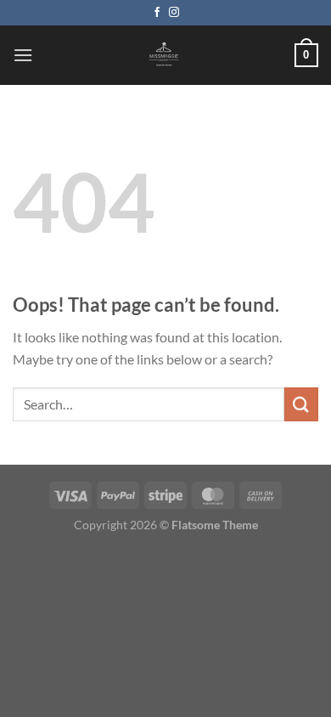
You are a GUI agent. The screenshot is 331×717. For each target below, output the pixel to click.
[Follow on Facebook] (157, 13)
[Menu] (23, 55)
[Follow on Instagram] (174, 13)
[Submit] (301, 404)
